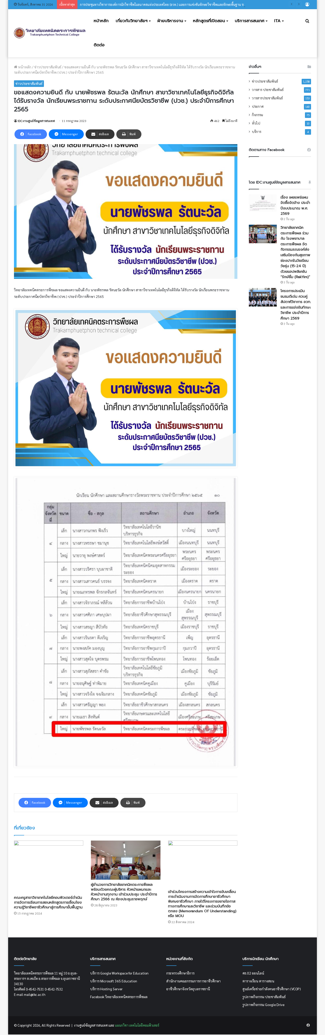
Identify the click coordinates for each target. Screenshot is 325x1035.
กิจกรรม (257, 114)
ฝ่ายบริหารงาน (170, 21)
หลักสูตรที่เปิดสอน (209, 21)
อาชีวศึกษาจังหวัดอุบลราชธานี (188, 988)
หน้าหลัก (101, 21)
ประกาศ (258, 106)
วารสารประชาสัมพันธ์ (267, 98)
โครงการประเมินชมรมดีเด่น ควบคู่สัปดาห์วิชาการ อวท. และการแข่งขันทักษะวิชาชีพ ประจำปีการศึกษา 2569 (296, 304)
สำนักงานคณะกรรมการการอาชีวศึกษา (193, 981)
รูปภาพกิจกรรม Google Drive (263, 1004)
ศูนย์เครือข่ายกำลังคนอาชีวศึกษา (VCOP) (271, 988)
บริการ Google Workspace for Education (119, 973)
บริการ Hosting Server (106, 988)
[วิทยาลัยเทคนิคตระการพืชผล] (50, 33)
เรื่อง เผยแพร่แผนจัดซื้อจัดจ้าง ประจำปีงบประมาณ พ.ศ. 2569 (295, 206)
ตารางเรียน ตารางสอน (258, 981)
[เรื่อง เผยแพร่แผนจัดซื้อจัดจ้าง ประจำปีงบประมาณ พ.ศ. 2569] (263, 203)
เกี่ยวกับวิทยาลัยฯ (132, 21)
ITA (277, 21)
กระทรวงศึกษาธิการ (180, 973)
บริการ (256, 131)
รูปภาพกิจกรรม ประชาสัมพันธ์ (264, 996)
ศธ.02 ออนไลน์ (253, 973)
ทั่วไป (256, 123)
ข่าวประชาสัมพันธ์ (47, 67)
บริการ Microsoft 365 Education (113, 981)
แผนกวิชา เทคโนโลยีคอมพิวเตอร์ (136, 1025)
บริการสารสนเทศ (249, 21)
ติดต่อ (99, 45)
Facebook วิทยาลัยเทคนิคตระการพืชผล (119, 996)
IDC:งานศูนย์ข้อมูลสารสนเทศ (36, 121)
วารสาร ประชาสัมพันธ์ (268, 89)
